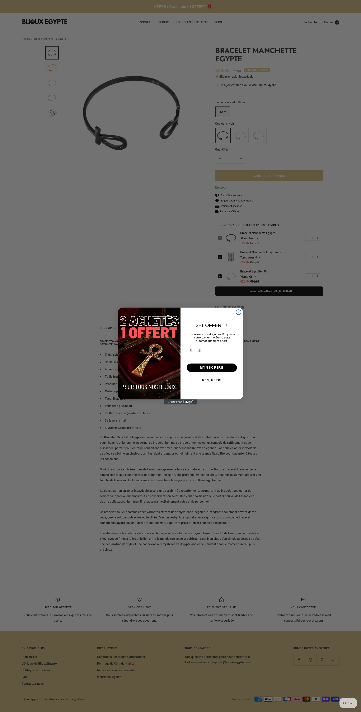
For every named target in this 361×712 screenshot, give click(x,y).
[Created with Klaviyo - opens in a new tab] (180, 401)
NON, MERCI (211, 380)
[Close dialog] (238, 312)
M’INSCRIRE (212, 367)
